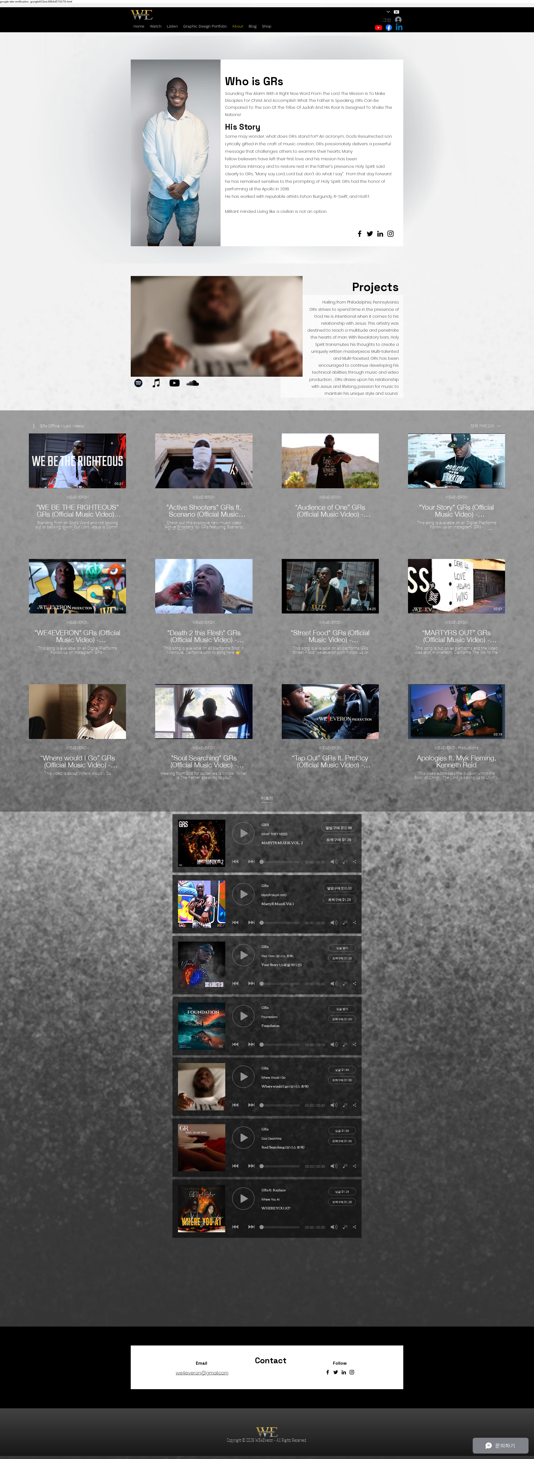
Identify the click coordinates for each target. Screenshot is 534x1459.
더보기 (267, 798)
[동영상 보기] (77, 460)
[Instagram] (390, 234)
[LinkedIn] (380, 234)
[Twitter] (370, 234)
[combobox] (485, 425)
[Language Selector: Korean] (393, 12)
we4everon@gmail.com (202, 1373)
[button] (59, 426)
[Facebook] (359, 234)
